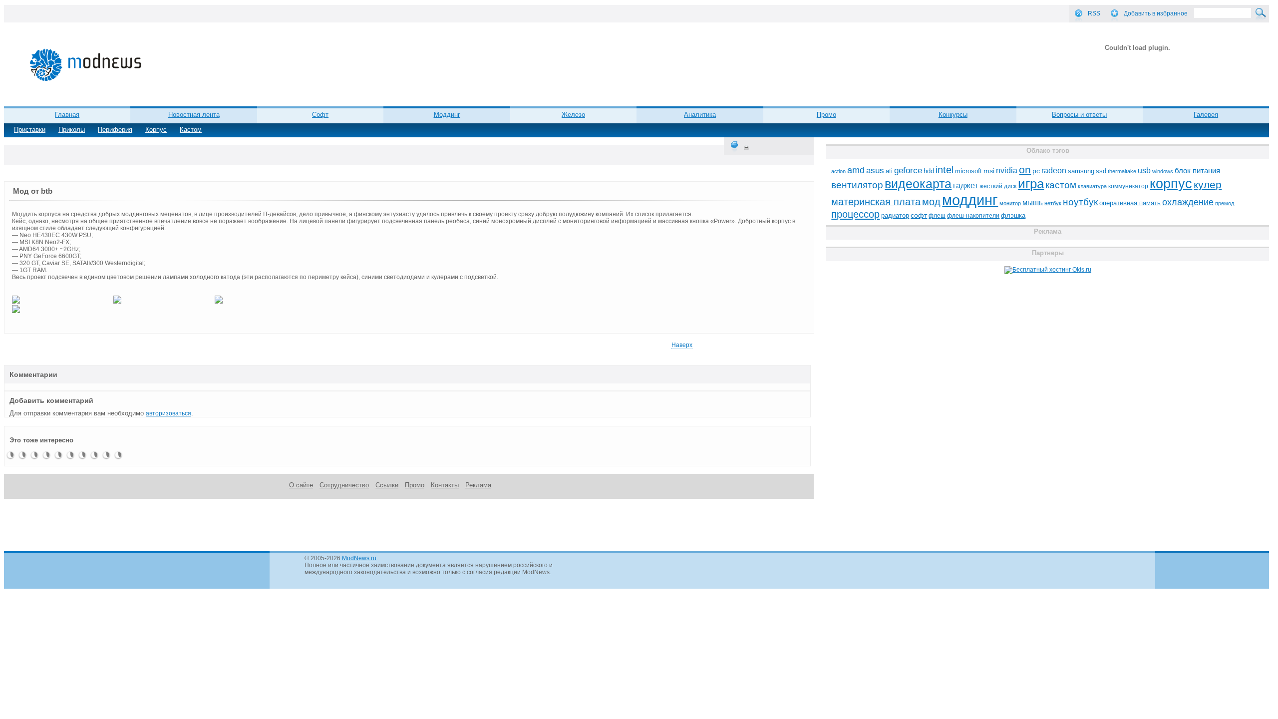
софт (919, 215)
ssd (1101, 171)
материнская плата (876, 201)
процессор (855, 214)
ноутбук (1080, 202)
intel (945, 169)
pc (1036, 171)
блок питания (1197, 171)
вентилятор (857, 185)
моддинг (970, 200)
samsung (1081, 171)
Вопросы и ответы (1079, 114)
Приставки (29, 129)
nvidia (1006, 170)
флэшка (1013, 215)
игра (1031, 184)
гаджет (965, 185)
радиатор (895, 215)
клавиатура (1092, 186)
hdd (929, 171)
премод (1224, 203)
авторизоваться (168, 413)
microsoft (968, 171)
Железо (573, 114)
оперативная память (1130, 203)
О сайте (301, 485)
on (1025, 170)
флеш (937, 215)
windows (1162, 171)
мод (931, 201)
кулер (1208, 184)
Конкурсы (953, 114)
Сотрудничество (344, 485)
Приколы (71, 129)
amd (856, 170)
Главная (67, 114)
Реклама (478, 485)
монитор (1010, 203)
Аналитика (700, 114)
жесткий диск (997, 186)
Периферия (115, 129)
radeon (1053, 170)
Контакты (445, 485)
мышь (1032, 202)
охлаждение (1188, 202)
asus (875, 170)
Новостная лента (194, 114)
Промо (826, 114)
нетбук (1052, 203)
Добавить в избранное (1156, 13)
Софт (320, 114)
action (838, 171)
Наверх (681, 345)
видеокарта (918, 184)
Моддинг (447, 114)
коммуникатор (1128, 186)
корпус (1171, 183)
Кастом (191, 129)
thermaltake (1122, 171)
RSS (1094, 13)
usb (1144, 170)
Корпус (156, 129)
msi (988, 171)
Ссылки (386, 485)
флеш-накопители (973, 215)
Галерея (1206, 114)
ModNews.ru (359, 558)
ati (889, 171)
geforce (908, 170)
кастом (1060, 185)
